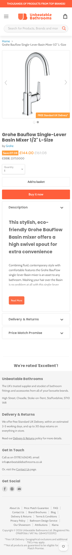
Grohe (10, 146)
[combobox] (32, 28)
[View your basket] (65, 16)
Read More (16, 300)
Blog (53, 512)
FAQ (55, 508)
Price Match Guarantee (36, 508)
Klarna (55, 524)
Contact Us (23, 469)
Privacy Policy (17, 520)
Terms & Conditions (46, 516)
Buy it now (36, 194)
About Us (15, 508)
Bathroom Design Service (43, 520)
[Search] (64, 28)
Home (6, 41)
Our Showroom (22, 524)
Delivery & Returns (24, 438)
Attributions (41, 524)
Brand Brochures (37, 512)
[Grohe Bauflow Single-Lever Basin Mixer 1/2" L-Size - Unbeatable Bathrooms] (34, 122)
